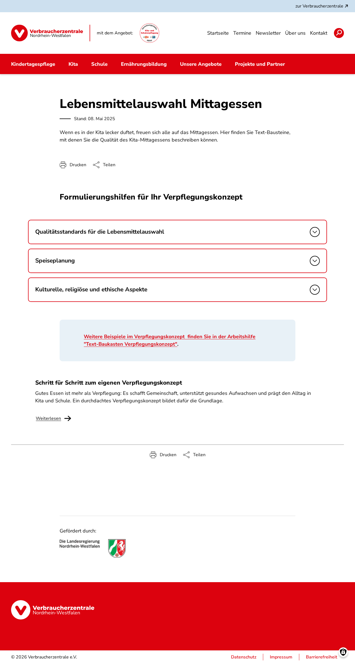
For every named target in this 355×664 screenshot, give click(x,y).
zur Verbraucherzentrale (319, 6)
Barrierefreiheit (321, 657)
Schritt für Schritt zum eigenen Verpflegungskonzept (108, 383)
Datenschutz (243, 657)
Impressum (281, 657)
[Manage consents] (343, 652)
